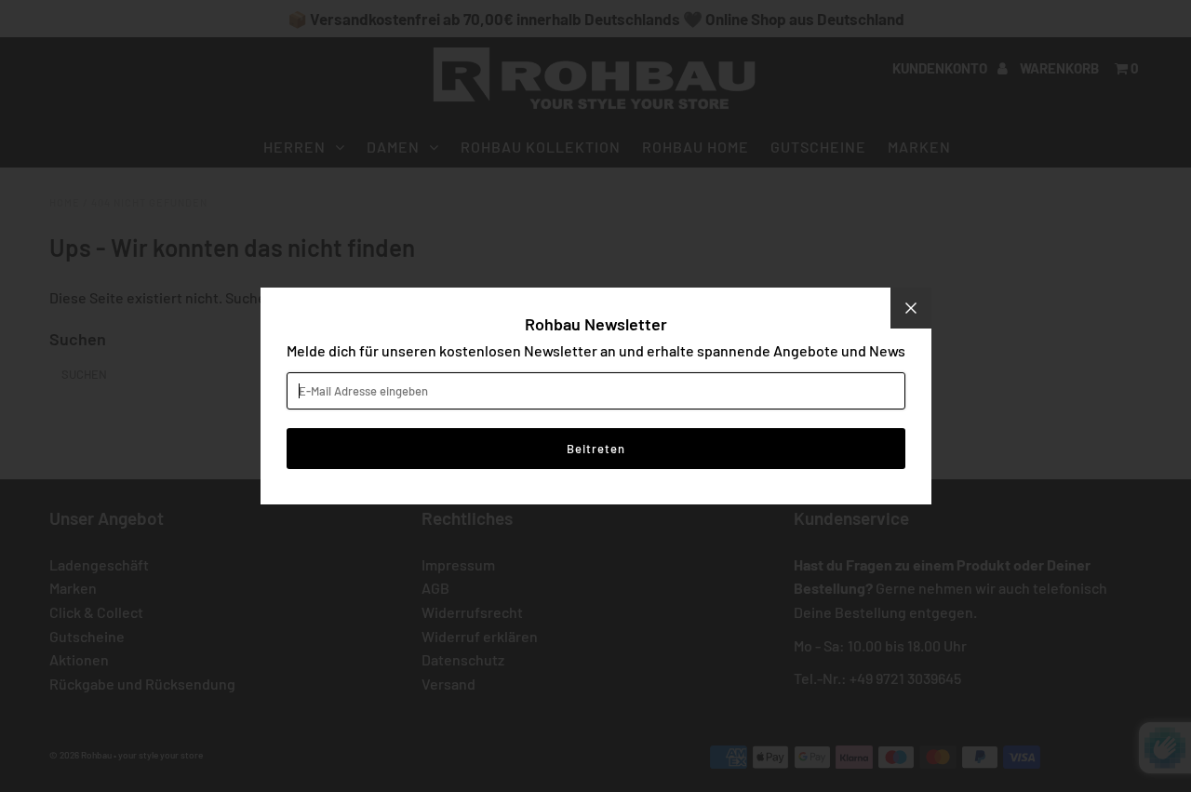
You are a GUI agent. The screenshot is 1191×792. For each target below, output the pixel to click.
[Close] (910, 308)
